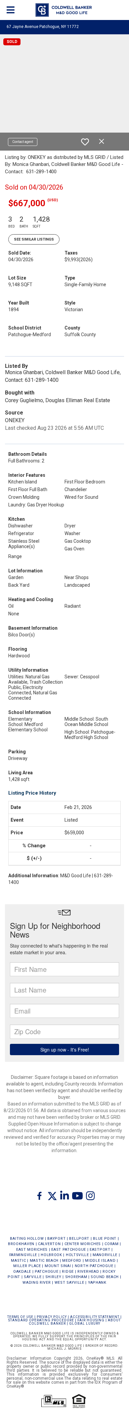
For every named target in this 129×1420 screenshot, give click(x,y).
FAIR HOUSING (91, 1320)
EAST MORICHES (32, 1249)
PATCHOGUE (46, 1271)
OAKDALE (22, 1271)
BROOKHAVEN (21, 1244)
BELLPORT (79, 1238)
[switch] (85, 142)
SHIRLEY (53, 1277)
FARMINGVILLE (23, 1255)
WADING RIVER (36, 1282)
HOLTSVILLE (77, 1255)
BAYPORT (56, 1238)
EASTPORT (100, 1249)
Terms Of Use (20, 1317)
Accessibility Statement (94, 1317)
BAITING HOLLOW (27, 1238)
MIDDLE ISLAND (100, 1260)
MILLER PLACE (27, 1266)
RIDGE (68, 1271)
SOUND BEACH (105, 1277)
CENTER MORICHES (82, 1244)
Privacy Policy (52, 1317)
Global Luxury (84, 1323)
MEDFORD (71, 1260)
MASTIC (18, 1260)
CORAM (112, 1244)
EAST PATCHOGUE (68, 1249)
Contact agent (22, 142)
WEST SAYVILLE (69, 1282)
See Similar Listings (34, 239)
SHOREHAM (76, 1277)
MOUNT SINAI (58, 1266)
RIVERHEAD (88, 1271)
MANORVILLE (105, 1255)
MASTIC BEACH (44, 1260)
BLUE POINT (104, 1238)
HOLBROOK (51, 1255)
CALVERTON (49, 1244)
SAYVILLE (33, 1277)
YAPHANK (97, 1282)
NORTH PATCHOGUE (94, 1266)
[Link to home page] (65, 10)
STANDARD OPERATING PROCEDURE (41, 1320)
